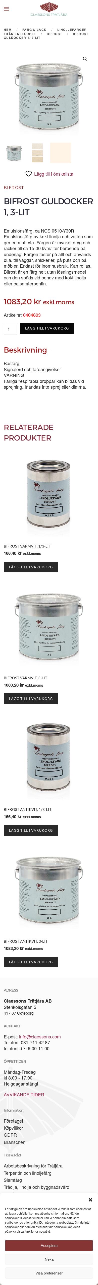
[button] (90, 1199)
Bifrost (14, 187)
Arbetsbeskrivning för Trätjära (33, 1165)
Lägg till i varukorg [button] (31, 567)
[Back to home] (49, 9)
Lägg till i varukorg (47, 328)
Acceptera (49, 1245)
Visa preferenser (49, 1273)
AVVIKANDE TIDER (24, 1094)
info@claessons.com (40, 1036)
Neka (49, 1259)
